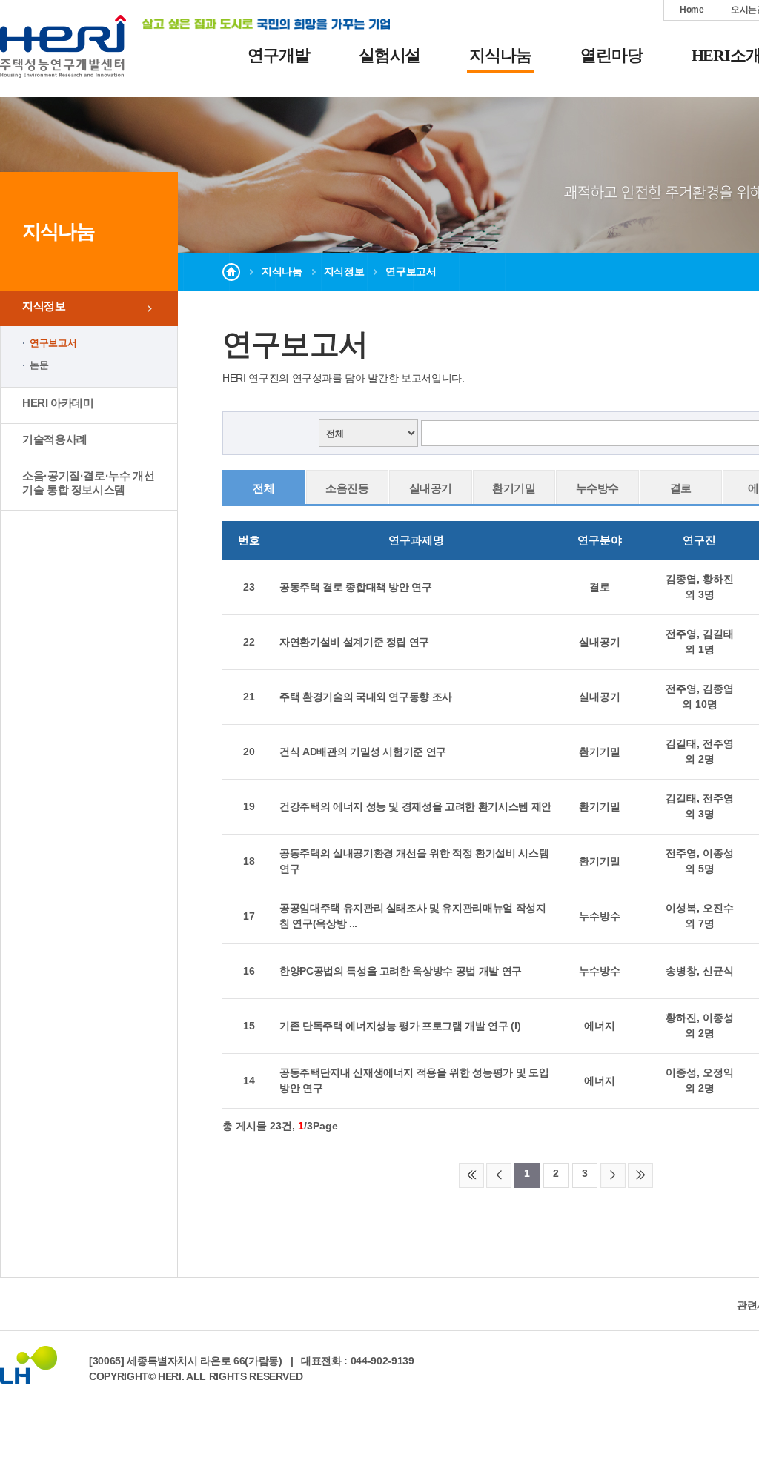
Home (692, 9)
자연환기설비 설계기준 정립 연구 (354, 642)
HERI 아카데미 (58, 403)
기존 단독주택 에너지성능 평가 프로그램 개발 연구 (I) (399, 1026)
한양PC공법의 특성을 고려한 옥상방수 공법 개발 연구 (400, 971)
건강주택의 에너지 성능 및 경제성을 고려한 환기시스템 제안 (415, 806)
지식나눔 (500, 55)
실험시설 (390, 55)
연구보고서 (53, 342)
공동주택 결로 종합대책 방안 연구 (355, 587)
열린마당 (611, 55)
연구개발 (279, 55)
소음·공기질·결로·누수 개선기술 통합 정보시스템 (88, 482)
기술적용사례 (54, 439)
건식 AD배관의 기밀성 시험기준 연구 (362, 751)
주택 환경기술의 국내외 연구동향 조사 (365, 697)
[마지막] (640, 1175)
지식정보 (44, 305)
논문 (39, 365)
